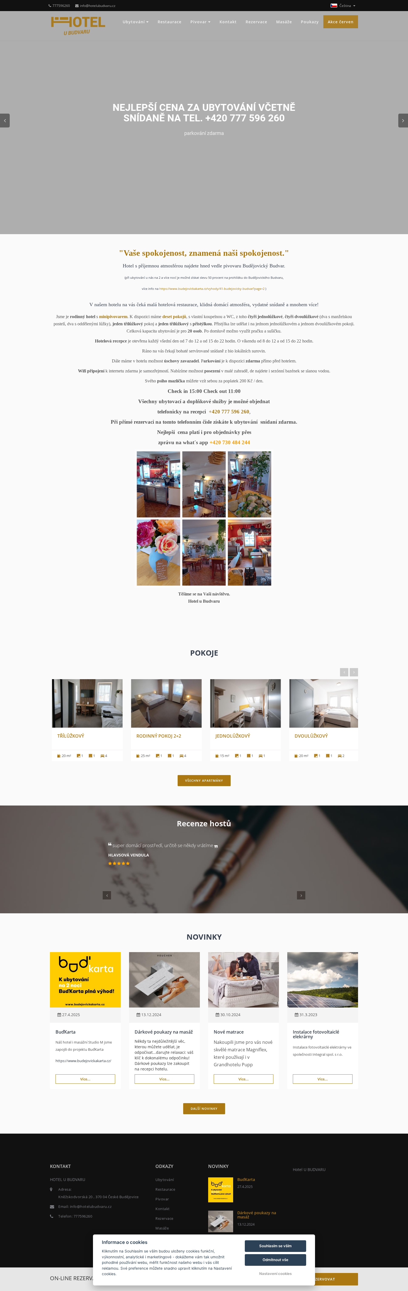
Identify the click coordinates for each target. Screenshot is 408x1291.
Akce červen (341, 21)
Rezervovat (322, 1279)
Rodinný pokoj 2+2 (157, 736)
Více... (85, 1079)
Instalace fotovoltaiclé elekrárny (316, 1034)
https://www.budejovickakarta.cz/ (83, 1060)
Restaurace (170, 21)
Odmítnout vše (275, 1259)
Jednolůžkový (231, 736)
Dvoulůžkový (309, 736)
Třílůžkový (69, 736)
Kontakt (228, 21)
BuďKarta (65, 1032)
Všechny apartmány (204, 780)
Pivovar (199, 21)
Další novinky (204, 1108)
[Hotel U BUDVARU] (78, 26)
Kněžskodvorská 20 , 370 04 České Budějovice (98, 1196)
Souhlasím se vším (275, 1246)
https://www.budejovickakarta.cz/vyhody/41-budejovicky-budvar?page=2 (212, 289)
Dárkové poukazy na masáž (164, 1032)
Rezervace (256, 21)
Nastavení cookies (275, 1273)
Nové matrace (229, 1032)
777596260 (61, 5)
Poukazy (310, 21)
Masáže (284, 21)
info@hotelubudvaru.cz (97, 5)
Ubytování (134, 21)
